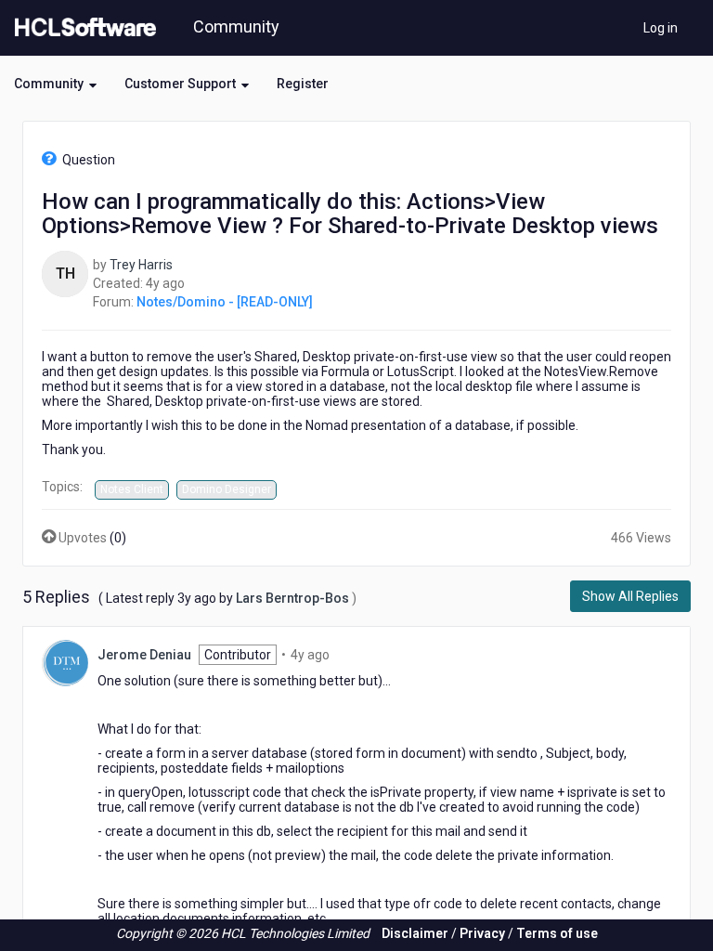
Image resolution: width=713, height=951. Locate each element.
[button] (55, 83)
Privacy (482, 933)
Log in (660, 27)
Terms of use (557, 933)
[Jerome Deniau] (65, 662)
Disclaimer (415, 933)
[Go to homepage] (81, 28)
